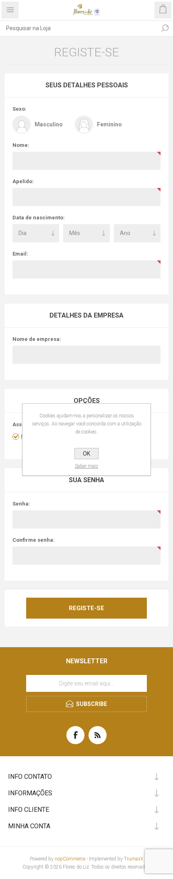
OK (86, 453)
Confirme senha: (33, 540)
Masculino (49, 124)
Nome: (20, 145)
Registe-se (86, 608)
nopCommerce (70, 859)
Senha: (21, 504)
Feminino (109, 124)
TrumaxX (133, 859)
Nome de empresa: (36, 339)
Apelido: (23, 181)
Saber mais (86, 466)
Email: (20, 254)
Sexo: (19, 109)
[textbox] (78, 28)
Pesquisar (165, 28)
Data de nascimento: (38, 218)
